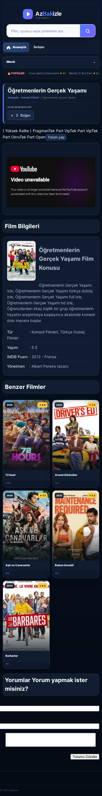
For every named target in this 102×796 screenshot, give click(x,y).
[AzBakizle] (51, 14)
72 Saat (10, 474)
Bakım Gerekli (64, 565)
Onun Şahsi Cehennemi (47, 73)
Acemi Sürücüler (66, 474)
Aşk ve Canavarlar (17, 565)
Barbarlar (11, 655)
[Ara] (87, 31)
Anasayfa (13, 97)
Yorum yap (56, 137)
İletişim (39, 47)
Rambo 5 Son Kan (84, 73)
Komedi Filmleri (30, 97)
